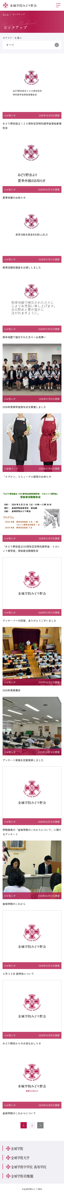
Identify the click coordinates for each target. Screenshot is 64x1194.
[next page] (40, 1125)
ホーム (6, 14)
